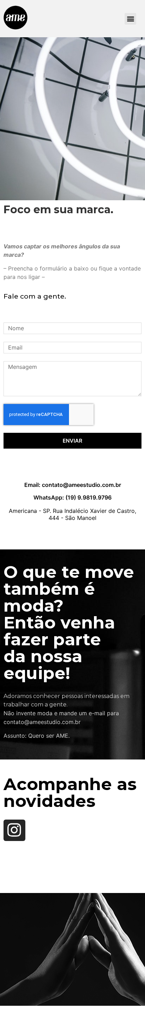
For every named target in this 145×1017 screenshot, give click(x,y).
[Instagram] (14, 830)
